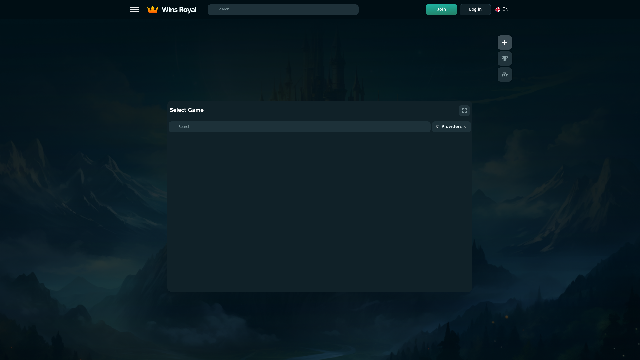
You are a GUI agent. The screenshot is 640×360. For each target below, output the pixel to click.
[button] (502, 9)
